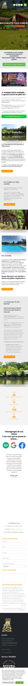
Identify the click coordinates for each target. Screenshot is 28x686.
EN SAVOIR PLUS (6, 171)
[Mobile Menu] (25, 5)
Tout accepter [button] (19, 682)
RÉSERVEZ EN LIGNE (9, 25)
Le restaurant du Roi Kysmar (11, 303)
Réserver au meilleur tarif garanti (14, 64)
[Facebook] (14, 5)
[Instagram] (19, 5)
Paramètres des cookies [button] (8, 682)
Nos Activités (6, 255)
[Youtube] (17, 5)
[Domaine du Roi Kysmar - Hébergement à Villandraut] (4, 5)
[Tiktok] (22, 5)
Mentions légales (5, 649)
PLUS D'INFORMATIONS (20, 25)
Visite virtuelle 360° (6, 652)
